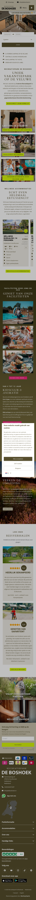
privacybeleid (7, 452)
